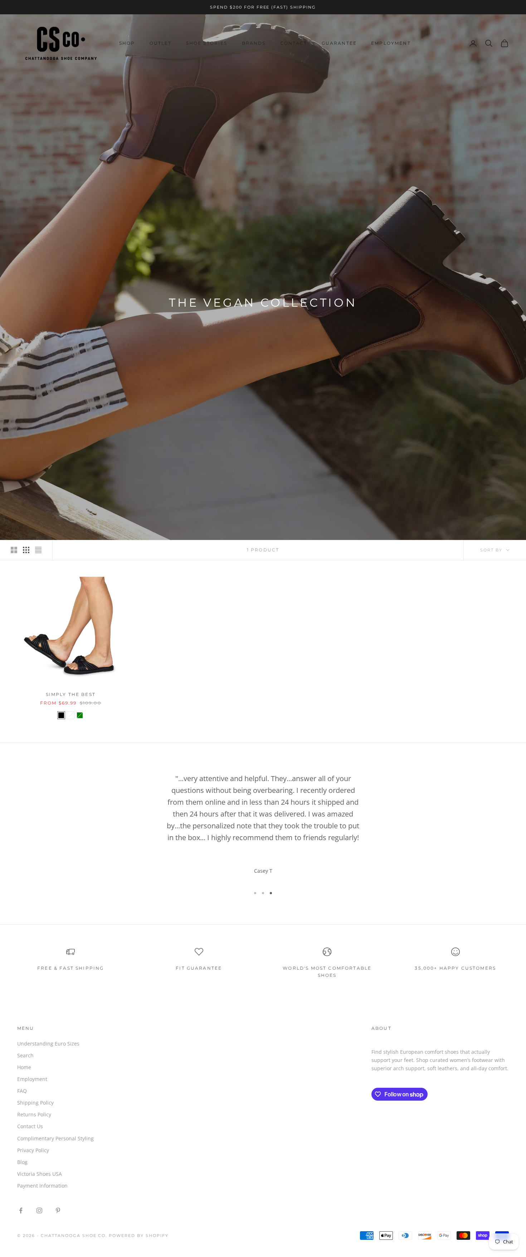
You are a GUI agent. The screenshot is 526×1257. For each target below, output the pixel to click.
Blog (22, 1162)
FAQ (22, 1090)
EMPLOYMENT (391, 43)
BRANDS (254, 43)
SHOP (127, 43)
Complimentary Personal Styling (55, 1138)
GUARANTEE (339, 43)
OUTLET (161, 43)
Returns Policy (34, 1114)
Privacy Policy (33, 1150)
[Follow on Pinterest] (58, 1210)
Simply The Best (71, 694)
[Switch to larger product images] (14, 550)
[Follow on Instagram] (39, 1210)
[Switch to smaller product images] (26, 550)
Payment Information (42, 1185)
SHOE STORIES (207, 43)
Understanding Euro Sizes (48, 1043)
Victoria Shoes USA (39, 1173)
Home (24, 1067)
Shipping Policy (35, 1102)
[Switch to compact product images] (38, 550)
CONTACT (293, 43)
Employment (32, 1079)
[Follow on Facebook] (20, 1210)
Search (25, 1055)
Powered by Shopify (139, 1235)
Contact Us (30, 1126)
